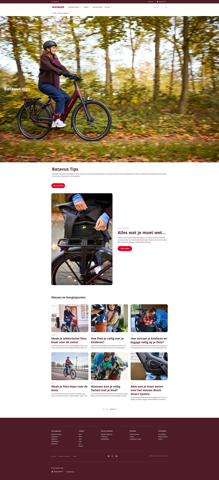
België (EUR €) (162, 1)
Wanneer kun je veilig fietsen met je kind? (105, 388)
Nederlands (150, 1)
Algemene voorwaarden (64, 456)
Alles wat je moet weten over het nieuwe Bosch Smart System (147, 390)
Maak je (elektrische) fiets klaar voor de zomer (68, 340)
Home (54, 13)
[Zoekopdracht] (166, 7)
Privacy (74, 456)
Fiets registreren (55, 1)
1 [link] (103, 409)
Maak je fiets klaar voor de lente (69, 388)
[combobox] (160, 7)
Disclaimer (53, 456)
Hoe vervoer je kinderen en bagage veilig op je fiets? (149, 340)
